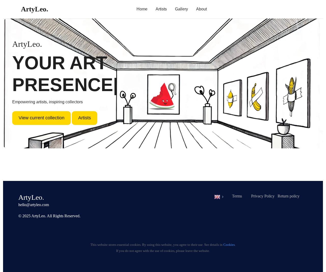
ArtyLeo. (34, 9)
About (201, 9)
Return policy (289, 196)
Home (142, 9)
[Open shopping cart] (292, 10)
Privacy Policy (263, 196)
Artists (161, 9)
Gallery (181, 9)
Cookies (229, 245)
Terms (237, 196)
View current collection (41, 117)
